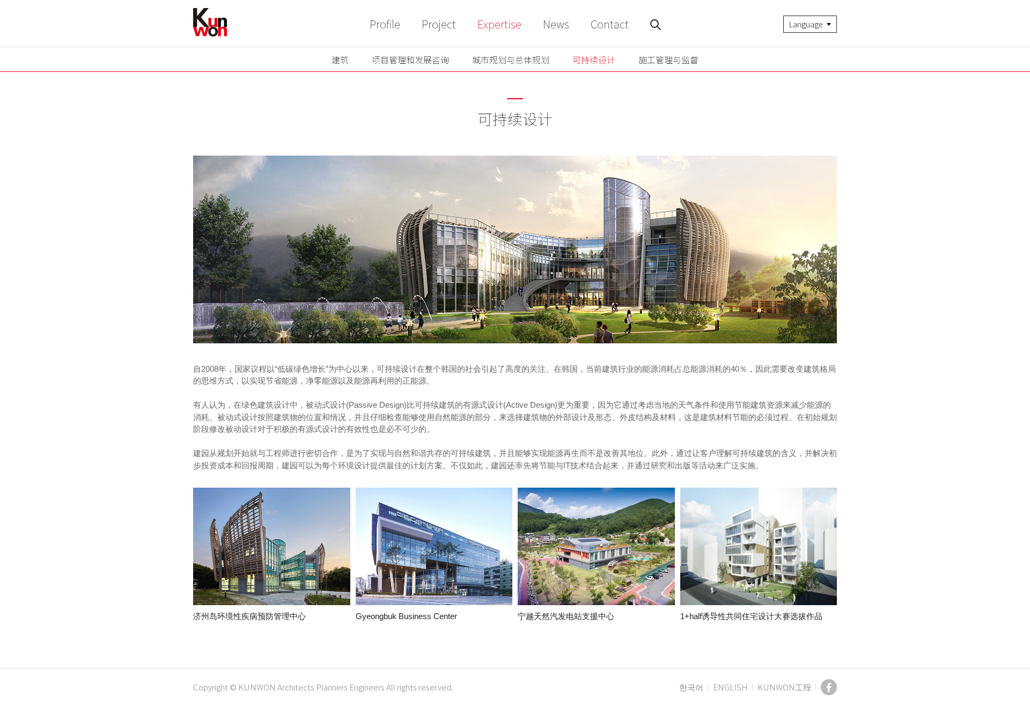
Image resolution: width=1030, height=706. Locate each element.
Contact (610, 24)
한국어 (691, 687)
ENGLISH (730, 687)
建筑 (340, 59)
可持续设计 (593, 59)
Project (439, 24)
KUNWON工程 (784, 687)
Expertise (499, 24)
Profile (385, 24)
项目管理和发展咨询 (410, 59)
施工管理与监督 (668, 59)
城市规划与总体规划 (510, 59)
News (556, 24)
